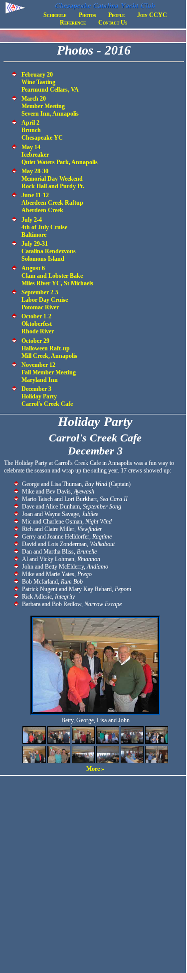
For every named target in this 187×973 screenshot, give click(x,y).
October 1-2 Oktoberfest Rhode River (37, 324)
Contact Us (112, 22)
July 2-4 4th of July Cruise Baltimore (44, 227)
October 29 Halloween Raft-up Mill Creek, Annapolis (49, 348)
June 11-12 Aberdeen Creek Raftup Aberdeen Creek (52, 203)
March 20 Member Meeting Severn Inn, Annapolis (50, 106)
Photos (87, 15)
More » (95, 768)
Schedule (54, 15)
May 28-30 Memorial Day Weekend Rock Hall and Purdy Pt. (52, 179)
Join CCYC (152, 15)
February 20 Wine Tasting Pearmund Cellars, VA (50, 82)
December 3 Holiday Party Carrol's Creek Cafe (47, 396)
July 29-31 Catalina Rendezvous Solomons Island (48, 251)
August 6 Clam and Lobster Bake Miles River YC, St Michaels (57, 276)
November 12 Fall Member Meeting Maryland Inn (48, 372)
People (116, 15)
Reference (73, 22)
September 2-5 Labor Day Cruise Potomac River (44, 300)
